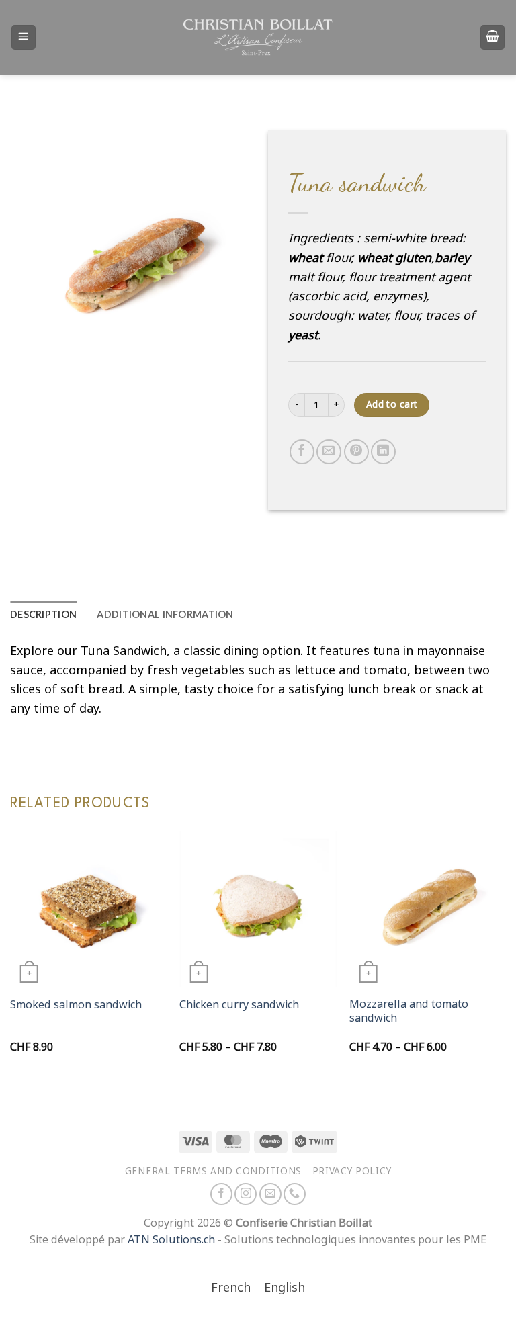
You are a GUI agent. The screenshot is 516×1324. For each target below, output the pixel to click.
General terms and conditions (213, 1171)
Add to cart (392, 404)
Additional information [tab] (165, 614)
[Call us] (295, 1194)
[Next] (505, 954)
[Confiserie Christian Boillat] (258, 37)
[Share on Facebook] (302, 451)
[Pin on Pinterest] (356, 451)
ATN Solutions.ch (171, 1239)
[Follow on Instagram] (245, 1194)
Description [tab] (43, 614)
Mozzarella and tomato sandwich (408, 1011)
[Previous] (11, 954)
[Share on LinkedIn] (383, 451)
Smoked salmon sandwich (76, 1004)
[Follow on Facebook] (221, 1194)
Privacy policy (352, 1171)
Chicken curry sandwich (239, 1004)
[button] (23, 37)
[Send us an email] (270, 1194)
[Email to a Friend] (328, 451)
